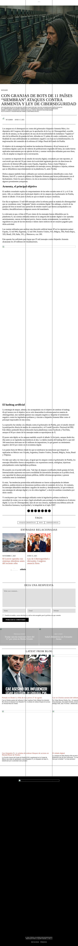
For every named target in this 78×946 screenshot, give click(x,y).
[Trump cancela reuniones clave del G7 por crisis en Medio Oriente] (19, 637)
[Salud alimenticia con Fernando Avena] (58, 637)
